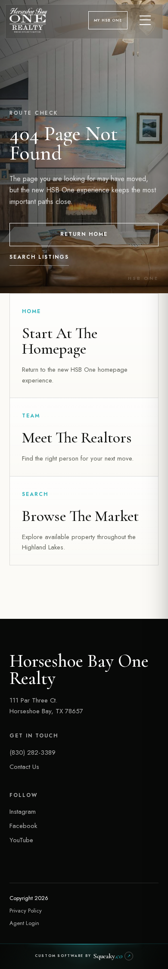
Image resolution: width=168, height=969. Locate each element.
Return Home (84, 234)
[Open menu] (145, 20)
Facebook (23, 826)
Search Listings (39, 257)
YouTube (21, 840)
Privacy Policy (25, 910)
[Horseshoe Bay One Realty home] (28, 20)
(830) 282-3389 (32, 752)
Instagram (22, 811)
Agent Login (24, 923)
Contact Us (24, 766)
